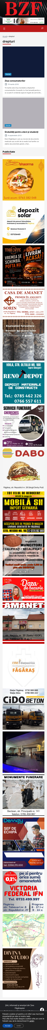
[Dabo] (23, 489)
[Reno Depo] (23, 403)
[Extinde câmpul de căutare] (42, 29)
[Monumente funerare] (23, 815)
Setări (19, 1026)
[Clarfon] (23, 23)
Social (8, 74)
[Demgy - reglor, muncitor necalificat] (23, 868)
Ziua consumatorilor (15, 80)
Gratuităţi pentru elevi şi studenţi (21, 132)
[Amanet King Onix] (23, 643)
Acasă (5, 36)
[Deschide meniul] (4, 28)
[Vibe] (23, 772)
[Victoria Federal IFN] (23, 911)
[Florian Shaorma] (23, 199)
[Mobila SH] (23, 532)
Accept (7, 1026)
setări (31, 1021)
